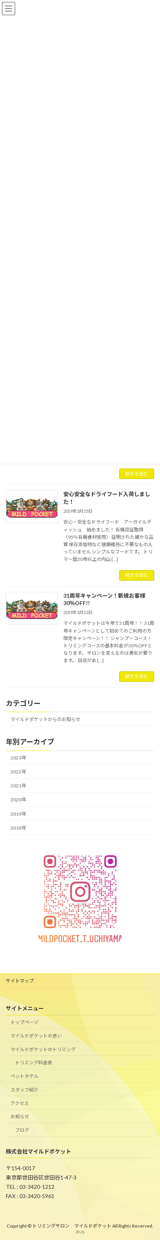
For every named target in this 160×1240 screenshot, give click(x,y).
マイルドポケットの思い (36, 1036)
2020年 (18, 799)
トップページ (24, 1022)
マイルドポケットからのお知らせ (45, 719)
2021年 (18, 786)
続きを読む (136, 474)
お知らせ (19, 1116)
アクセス (19, 1103)
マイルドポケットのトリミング (43, 1049)
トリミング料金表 (33, 1062)
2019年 (18, 813)
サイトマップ (20, 981)
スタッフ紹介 (24, 1090)
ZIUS (80, 1232)
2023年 (18, 758)
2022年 (18, 772)
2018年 (18, 827)
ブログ (22, 1130)
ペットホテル (24, 1076)
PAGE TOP (148, 1194)
